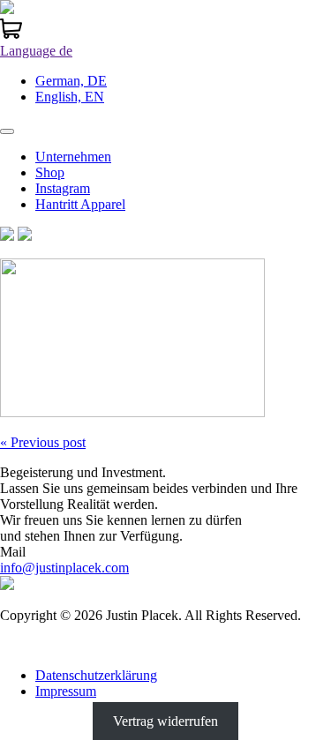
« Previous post (43, 442)
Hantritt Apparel (80, 204)
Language (36, 50)
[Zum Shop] (11, 34)
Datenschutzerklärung (96, 675)
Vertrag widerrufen (165, 721)
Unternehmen (73, 156)
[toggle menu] (7, 131)
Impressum (65, 691)
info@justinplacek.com (64, 567)
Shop (49, 172)
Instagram (62, 188)
